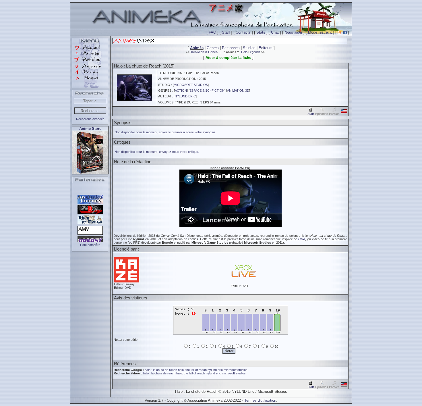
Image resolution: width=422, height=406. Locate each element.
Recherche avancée (90, 119)
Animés (197, 48)
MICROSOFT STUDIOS (191, 84)
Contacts (243, 32)
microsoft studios (235, 370)
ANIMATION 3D (238, 90)
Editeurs (265, 48)
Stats (260, 32)
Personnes (231, 48)
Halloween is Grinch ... (205, 52)
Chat (275, 32)
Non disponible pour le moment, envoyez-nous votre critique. (157, 151)
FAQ (212, 32)
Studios (249, 48)
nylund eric (215, 370)
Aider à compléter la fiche (228, 57)
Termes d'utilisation (260, 400)
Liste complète (90, 245)
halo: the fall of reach (192, 370)
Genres (213, 48)
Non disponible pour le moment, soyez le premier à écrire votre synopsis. (165, 132)
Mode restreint (320, 32)
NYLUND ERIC (185, 96)
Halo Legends (250, 52)
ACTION (181, 90)
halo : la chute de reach (161, 370)
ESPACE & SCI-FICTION (206, 90)
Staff (226, 32)
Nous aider (293, 32)
